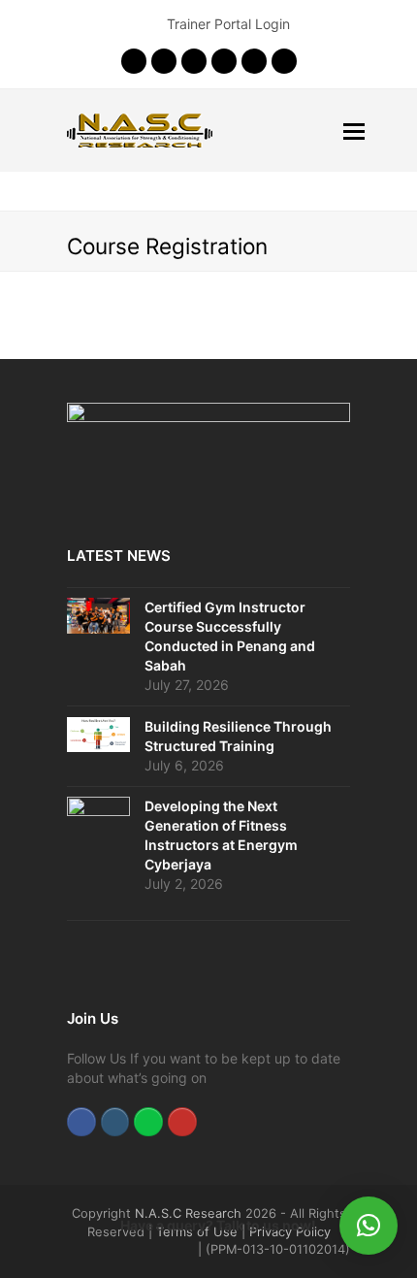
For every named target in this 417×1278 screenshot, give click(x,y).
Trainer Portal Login (228, 24)
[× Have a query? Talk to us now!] (368, 1225)
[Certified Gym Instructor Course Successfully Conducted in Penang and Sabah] (98, 616)
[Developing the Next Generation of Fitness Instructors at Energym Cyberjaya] (98, 853)
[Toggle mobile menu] (354, 131)
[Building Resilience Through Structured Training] (98, 734)
